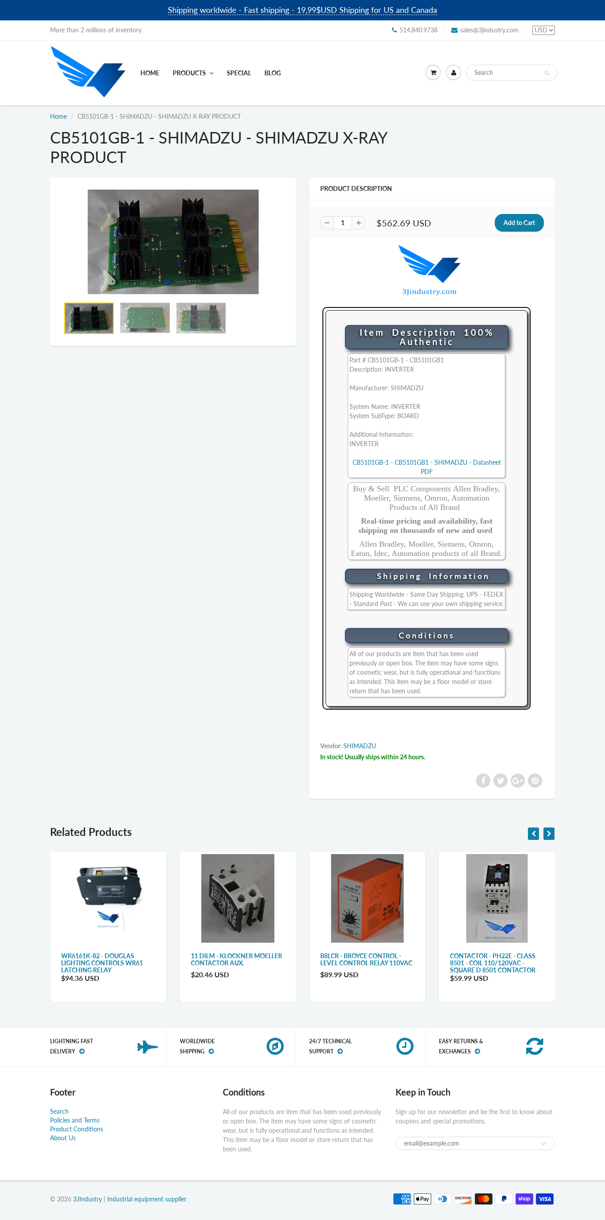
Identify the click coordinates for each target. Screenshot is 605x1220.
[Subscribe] (544, 1144)
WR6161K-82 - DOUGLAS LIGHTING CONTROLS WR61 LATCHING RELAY (102, 963)
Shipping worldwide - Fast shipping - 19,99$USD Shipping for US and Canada (302, 10)
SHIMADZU (359, 746)
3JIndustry (87, 1199)
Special (239, 73)
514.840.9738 (418, 30)
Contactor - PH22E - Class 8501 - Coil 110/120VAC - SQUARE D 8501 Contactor (492, 963)
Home (149, 73)
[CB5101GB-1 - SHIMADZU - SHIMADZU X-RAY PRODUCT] (173, 241)
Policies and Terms (75, 1120)
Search (59, 1111)
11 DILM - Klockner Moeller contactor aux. (236, 959)
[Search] (547, 73)
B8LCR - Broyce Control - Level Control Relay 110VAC (366, 959)
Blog (272, 73)
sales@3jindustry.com (489, 30)
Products (189, 73)
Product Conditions (76, 1129)
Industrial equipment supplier (146, 1199)
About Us (63, 1138)
